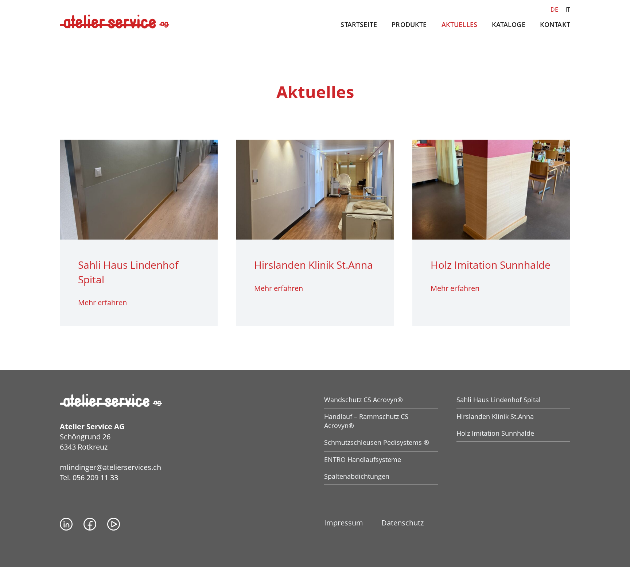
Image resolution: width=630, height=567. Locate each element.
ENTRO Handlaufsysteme (362, 459)
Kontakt (555, 24)
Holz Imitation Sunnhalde (495, 433)
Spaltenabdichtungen (356, 476)
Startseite (359, 24)
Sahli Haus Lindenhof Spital (498, 399)
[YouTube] (113, 524)
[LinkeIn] (66, 524)
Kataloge (508, 24)
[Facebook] (89, 524)
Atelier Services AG (114, 22)
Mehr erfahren (102, 302)
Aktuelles (460, 24)
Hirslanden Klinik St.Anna (495, 416)
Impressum (343, 523)
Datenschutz (402, 523)
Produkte (409, 24)
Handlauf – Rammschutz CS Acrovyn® (366, 421)
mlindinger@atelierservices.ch (110, 467)
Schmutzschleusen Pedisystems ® (376, 442)
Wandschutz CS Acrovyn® (363, 399)
